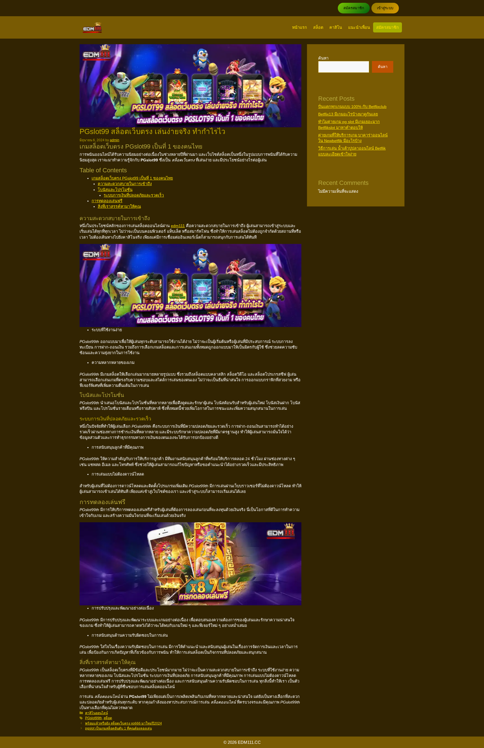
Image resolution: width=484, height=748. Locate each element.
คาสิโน (335, 27)
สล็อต (318, 27)
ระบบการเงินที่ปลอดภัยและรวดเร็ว (134, 195)
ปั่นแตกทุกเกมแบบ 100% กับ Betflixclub (352, 106)
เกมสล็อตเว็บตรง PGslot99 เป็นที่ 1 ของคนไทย (132, 178)
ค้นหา (323, 58)
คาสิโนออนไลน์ (96, 713)
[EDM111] (92, 27)
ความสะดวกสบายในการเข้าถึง (125, 184)
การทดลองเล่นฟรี (107, 201)
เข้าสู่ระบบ (385, 8)
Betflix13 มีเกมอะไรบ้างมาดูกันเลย (348, 114)
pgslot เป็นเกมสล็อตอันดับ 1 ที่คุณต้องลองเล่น (118, 728)
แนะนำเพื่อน (359, 27)
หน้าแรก (299, 27)
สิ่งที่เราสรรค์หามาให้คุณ (119, 206)
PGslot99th (93, 718)
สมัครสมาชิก (353, 8)
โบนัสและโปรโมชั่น (115, 189)
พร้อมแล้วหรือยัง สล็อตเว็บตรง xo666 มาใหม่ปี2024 (123, 723)
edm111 (178, 226)
